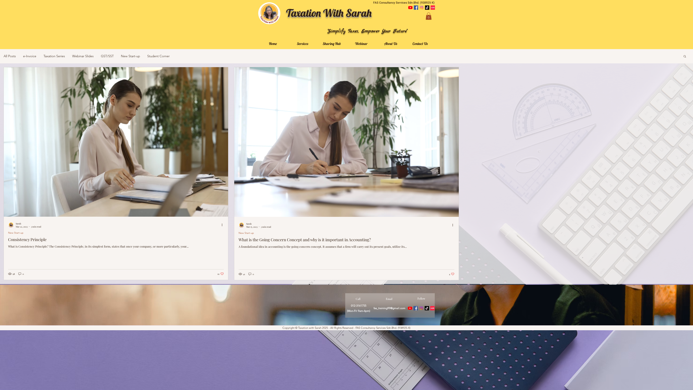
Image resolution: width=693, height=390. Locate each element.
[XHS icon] (433, 7)
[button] (429, 16)
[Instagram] (421, 7)
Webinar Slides (83, 56)
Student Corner (158, 56)
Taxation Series (54, 56)
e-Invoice (29, 56)
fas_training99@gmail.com (389, 308)
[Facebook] (416, 7)
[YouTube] (410, 7)
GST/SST (107, 56)
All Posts (10, 56)
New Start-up (130, 56)
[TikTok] (427, 7)
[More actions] (223, 225)
